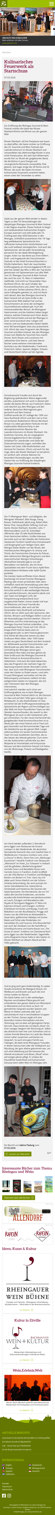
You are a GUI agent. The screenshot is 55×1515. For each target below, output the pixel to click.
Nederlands (37, 1465)
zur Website (24, 1310)
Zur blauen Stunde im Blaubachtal (16, 1441)
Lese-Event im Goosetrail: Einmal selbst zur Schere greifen (26, 1438)
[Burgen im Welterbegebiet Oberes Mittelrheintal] (28, 1191)
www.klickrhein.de (35, 1512)
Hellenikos (10, 1474)
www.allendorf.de (9, 43)
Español (9, 1471)
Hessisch (35, 1471)
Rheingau (3, 3)
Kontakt (5, 1483)
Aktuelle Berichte (16, 1432)
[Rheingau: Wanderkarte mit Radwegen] (49, 1191)
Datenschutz (7, 1489)
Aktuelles (6, 52)
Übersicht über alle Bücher (17, 1197)
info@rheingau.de (20, 1512)
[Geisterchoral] (6, 1191)
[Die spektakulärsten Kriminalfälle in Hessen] (17, 1191)
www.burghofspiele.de (11, 46)
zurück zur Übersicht (19, 1154)
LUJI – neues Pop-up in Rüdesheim (16, 1445)
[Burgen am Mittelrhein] (38, 1191)
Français (9, 1468)
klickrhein (6, 1507)
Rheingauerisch (38, 1468)
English (9, 1465)
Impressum (7, 1486)
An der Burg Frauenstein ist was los (16, 1449)
